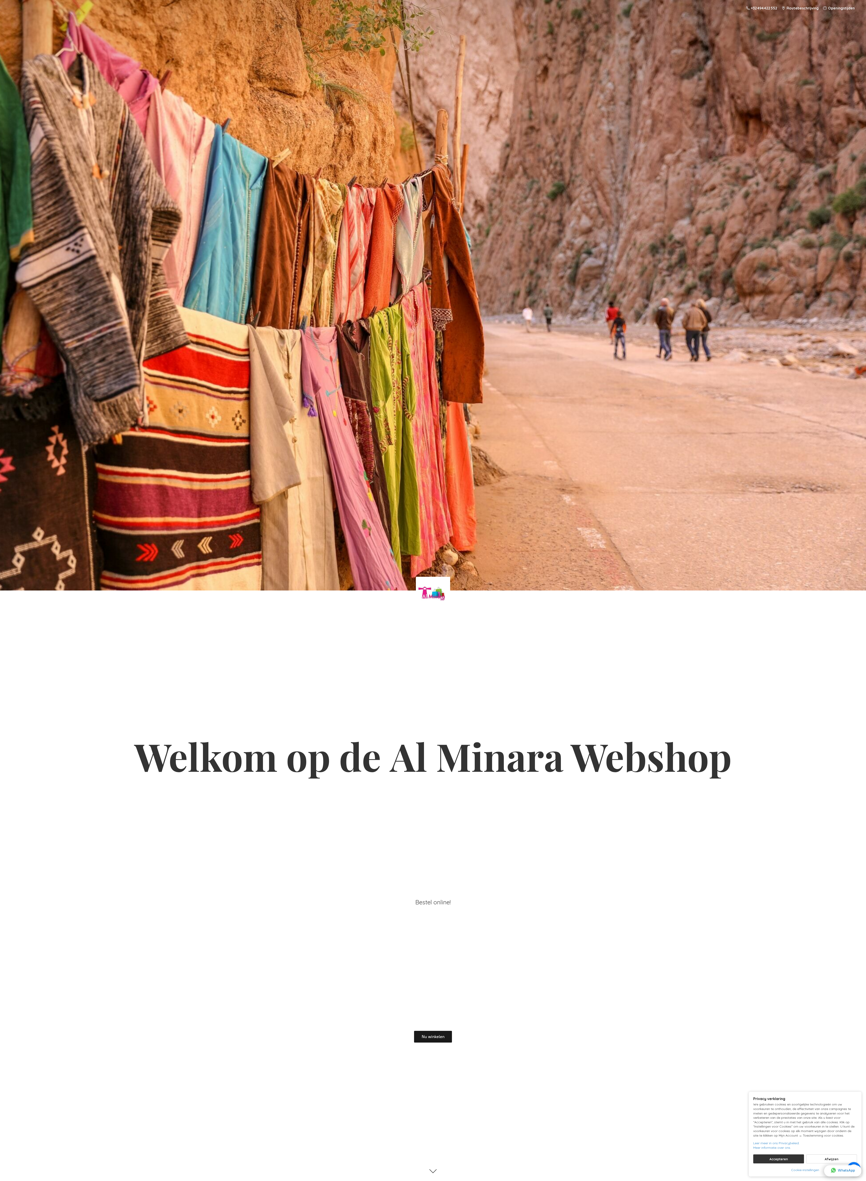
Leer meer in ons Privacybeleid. (776, 1143)
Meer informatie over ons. (772, 1148)
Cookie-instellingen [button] (805, 1170)
